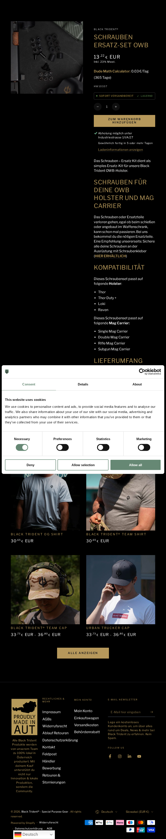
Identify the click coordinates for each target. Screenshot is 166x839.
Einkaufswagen (86, 718)
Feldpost (49, 754)
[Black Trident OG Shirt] (45, 496)
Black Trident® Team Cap (39, 628)
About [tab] (137, 384)
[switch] (62, 447)
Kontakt (48, 747)
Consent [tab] (28, 384)
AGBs (46, 719)
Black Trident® (106, 29)
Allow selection (83, 465)
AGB (49, 828)
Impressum (51, 712)
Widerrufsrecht (54, 726)
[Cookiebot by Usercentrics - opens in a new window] (142, 372)
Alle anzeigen (83, 653)
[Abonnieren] (152, 712)
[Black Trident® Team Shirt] (120, 496)
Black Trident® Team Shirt (116, 534)
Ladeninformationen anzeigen (120, 149)
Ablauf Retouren (55, 733)
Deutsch (29, 834)
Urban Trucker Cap (108, 628)
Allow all (135, 465)
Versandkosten (86, 725)
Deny (30, 465)
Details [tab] (83, 384)
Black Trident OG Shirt (37, 534)
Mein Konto (83, 711)
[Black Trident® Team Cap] (45, 589)
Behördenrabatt (87, 732)
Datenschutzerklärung (60, 740)
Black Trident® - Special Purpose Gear (45, 811)
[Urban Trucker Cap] (120, 589)
